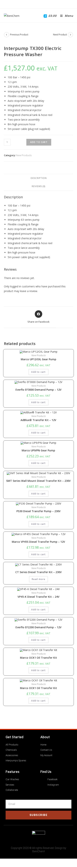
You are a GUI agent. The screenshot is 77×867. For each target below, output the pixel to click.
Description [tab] (38, 178)
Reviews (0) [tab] (38, 186)
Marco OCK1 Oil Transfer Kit (38, 657)
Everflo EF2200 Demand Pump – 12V (38, 627)
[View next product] (70, 34)
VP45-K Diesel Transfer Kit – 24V (38, 596)
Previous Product (19, 34)
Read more (38, 579)
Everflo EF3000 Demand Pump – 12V (38, 389)
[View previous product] (6, 34)
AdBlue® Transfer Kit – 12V (38, 420)
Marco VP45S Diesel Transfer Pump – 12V (38, 541)
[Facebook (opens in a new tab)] (36, 4)
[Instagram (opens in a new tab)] (40, 4)
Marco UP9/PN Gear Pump (38, 450)
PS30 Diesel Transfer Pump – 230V (38, 511)
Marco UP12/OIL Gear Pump (38, 359)
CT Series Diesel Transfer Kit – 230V (38, 572)
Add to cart (38, 142)
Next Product (60, 34)
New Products (24, 155)
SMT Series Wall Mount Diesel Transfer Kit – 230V (38, 481)
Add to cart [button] (38, 371)
